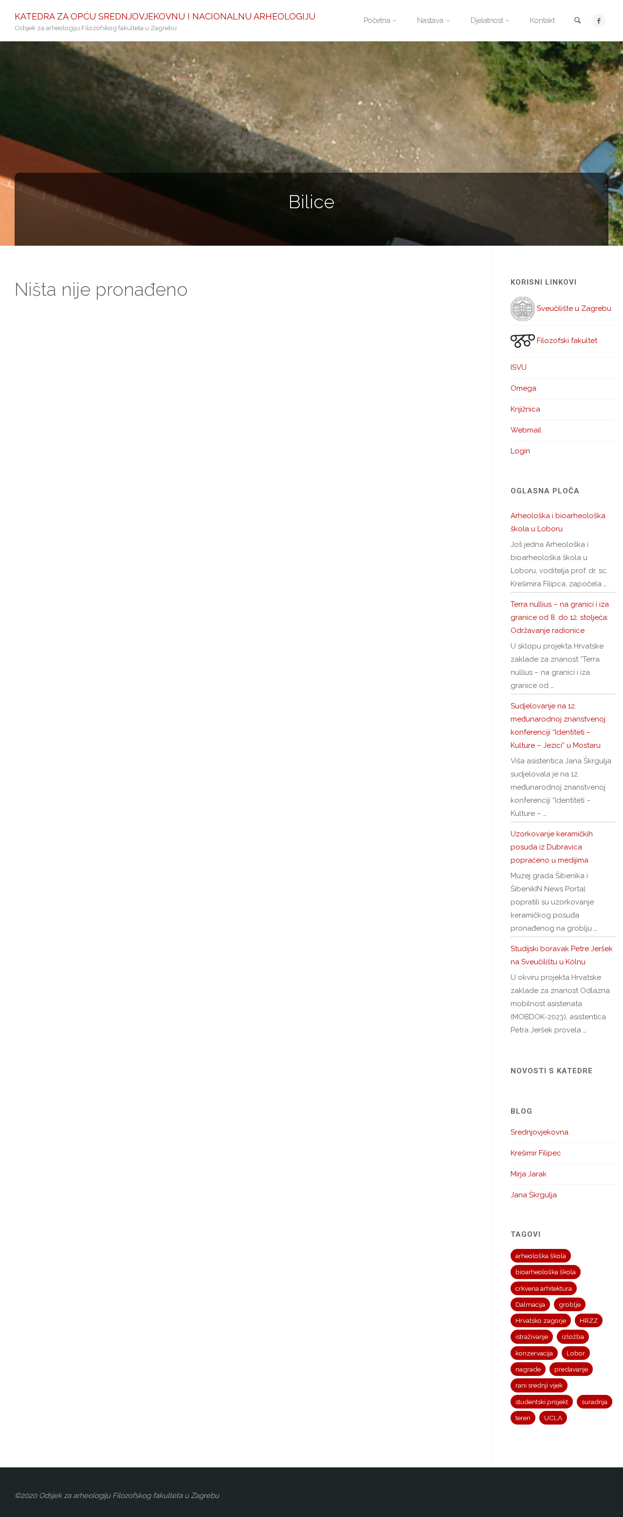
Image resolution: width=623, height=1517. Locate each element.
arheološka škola (540, 1256)
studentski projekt (541, 1402)
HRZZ (589, 1320)
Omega (523, 388)
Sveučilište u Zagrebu (573, 308)
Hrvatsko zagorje (540, 1320)
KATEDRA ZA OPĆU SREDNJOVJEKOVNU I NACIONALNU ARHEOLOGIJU (165, 16)
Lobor (576, 1353)
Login (520, 451)
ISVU (519, 367)
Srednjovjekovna (539, 1132)
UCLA (553, 1418)
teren (523, 1418)
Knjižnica (525, 409)
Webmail (526, 430)
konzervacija (534, 1353)
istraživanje (531, 1336)
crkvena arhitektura (543, 1288)
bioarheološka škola (545, 1272)
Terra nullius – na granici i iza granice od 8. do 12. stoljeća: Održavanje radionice (560, 617)
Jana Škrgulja (534, 1195)
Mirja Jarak (529, 1174)
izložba (573, 1336)
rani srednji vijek (539, 1385)
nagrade (528, 1369)
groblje (570, 1304)
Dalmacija (530, 1304)
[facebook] (598, 21)
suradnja (594, 1402)
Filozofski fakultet (566, 340)
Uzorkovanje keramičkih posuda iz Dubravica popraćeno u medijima (552, 847)
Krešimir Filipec (536, 1153)
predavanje (571, 1369)
